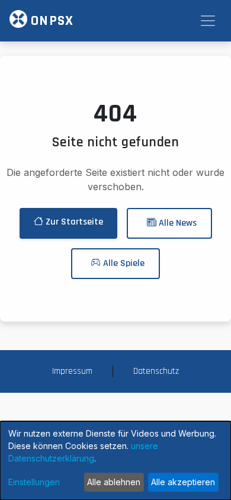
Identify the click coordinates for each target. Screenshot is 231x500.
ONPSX (50, 21)
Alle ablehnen (113, 482)
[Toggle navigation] (208, 20)
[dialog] (115, 460)
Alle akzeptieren (183, 482)
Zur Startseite (73, 222)
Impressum (72, 371)
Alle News (176, 223)
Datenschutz (156, 371)
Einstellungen (34, 482)
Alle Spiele (123, 263)
